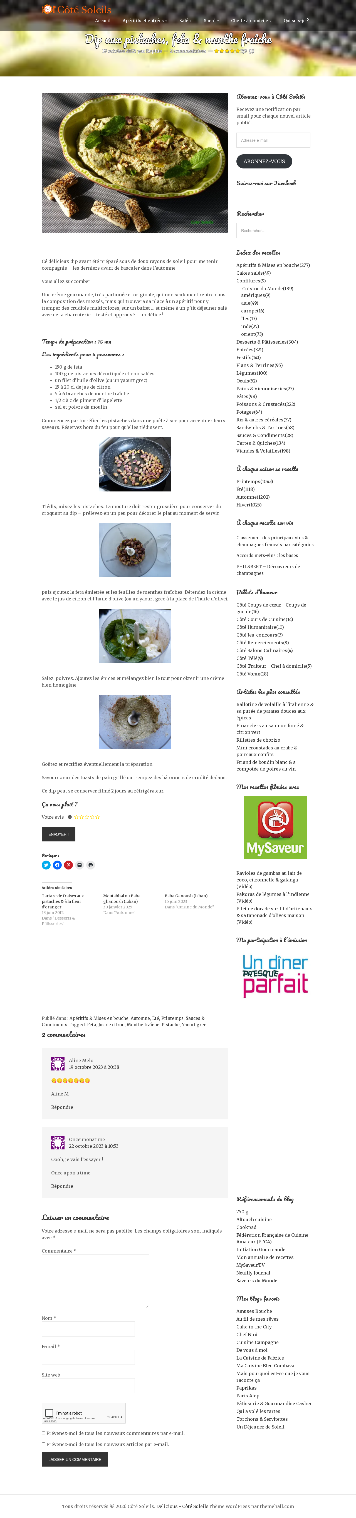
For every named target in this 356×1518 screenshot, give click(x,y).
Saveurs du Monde (256, 1280)
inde (250, 326)
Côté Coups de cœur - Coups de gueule (271, 608)
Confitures (251, 281)
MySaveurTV (250, 1265)
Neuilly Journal (253, 1273)
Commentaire (59, 1251)
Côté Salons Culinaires (264, 650)
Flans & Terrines (259, 365)
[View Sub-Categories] (238, 288)
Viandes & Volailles (263, 451)
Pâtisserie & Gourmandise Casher (274, 1403)
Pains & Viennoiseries (265, 388)
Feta (91, 1024)
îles (249, 318)
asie (249, 303)
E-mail (51, 1346)
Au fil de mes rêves (257, 1319)
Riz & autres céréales (263, 420)
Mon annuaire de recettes (265, 1257)
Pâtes (246, 396)
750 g (242, 1211)
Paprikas (246, 1388)
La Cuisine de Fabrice (260, 1358)
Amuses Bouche (254, 1311)
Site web (51, 1375)
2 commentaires (188, 51)
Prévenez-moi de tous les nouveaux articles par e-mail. (107, 1444)
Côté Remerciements (262, 642)
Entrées (249, 349)
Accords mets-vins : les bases (267, 555)
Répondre (62, 1107)
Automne (140, 1018)
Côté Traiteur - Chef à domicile (274, 666)
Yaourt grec (194, 1024)
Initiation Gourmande (260, 1249)
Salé (183, 20)
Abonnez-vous (264, 161)
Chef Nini (247, 1334)
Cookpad (246, 1227)
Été (155, 1018)
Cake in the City (254, 1327)
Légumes (252, 373)
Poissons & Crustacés (265, 404)
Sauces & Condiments (264, 435)
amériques (256, 295)
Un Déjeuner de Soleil (260, 1427)
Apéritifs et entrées (143, 20)
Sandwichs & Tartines (265, 427)
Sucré (210, 20)
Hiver (249, 505)
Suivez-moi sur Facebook (266, 183)
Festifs (248, 357)
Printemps (172, 1018)
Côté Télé (249, 658)
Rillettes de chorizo (258, 740)
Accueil (102, 20)
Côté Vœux (252, 674)
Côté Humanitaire (260, 627)
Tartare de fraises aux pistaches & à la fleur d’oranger (63, 901)
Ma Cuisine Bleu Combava (265, 1365)
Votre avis (53, 817)
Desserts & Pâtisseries (267, 342)
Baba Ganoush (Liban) (186, 895)
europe (252, 311)
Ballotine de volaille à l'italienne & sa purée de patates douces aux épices (274, 711)
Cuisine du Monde (267, 288)
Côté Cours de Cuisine (264, 619)
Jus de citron (111, 1024)
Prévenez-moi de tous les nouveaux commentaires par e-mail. (115, 1433)
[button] (135, 163)
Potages (249, 412)
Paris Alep (247, 1395)
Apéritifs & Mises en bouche (99, 1018)
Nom (49, 1318)
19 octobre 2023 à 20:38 (94, 1067)
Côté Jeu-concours (259, 635)
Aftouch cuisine (254, 1219)
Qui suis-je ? (296, 20)
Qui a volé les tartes (258, 1411)
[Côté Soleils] (76, 10)
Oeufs (246, 381)
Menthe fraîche (143, 1024)
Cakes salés (253, 273)
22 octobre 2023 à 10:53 (93, 1146)
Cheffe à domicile (249, 20)
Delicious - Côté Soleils (182, 1506)
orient (252, 334)
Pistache (171, 1024)
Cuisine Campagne (257, 1342)
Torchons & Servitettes (262, 1419)
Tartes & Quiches (260, 443)
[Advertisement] (135, 974)
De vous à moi (252, 1350)
